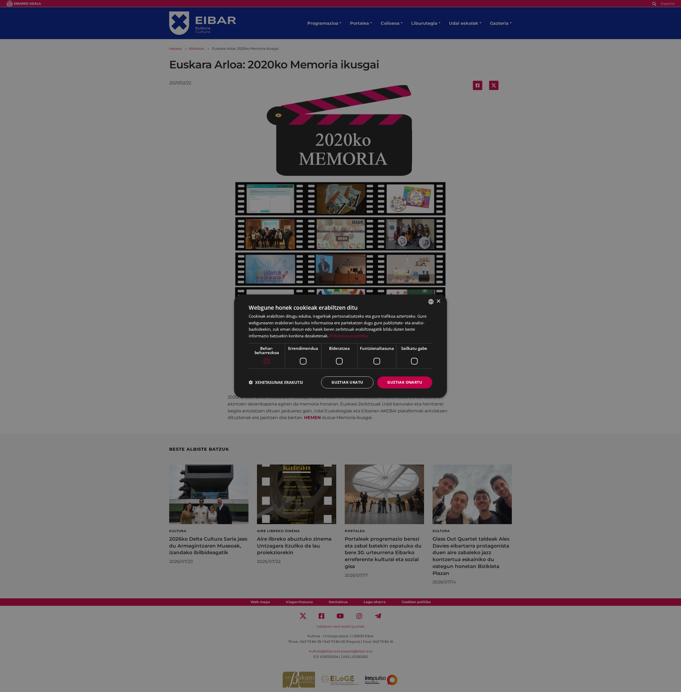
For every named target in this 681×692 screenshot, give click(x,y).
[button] (276, 382)
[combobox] (431, 301)
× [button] (438, 301)
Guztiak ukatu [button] (347, 382)
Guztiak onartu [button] (404, 382)
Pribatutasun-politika (349, 335)
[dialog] (340, 345)
